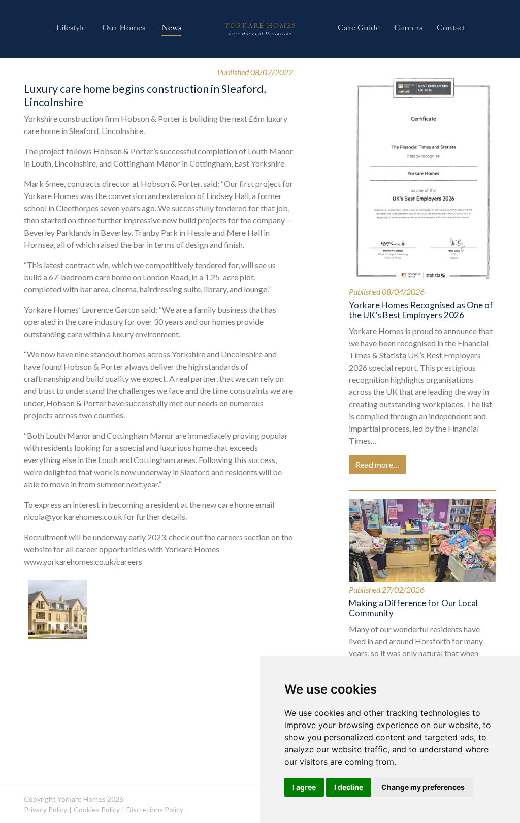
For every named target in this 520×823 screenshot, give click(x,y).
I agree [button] (304, 787)
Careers (408, 29)
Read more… (377, 464)
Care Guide (359, 29)
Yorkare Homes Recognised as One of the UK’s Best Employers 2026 (421, 310)
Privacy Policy (45, 809)
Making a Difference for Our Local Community (413, 608)
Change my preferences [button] (423, 787)
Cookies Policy (97, 809)
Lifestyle (71, 29)
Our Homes (123, 29)
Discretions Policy (154, 809)
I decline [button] (348, 787)
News (171, 29)
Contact (451, 29)
